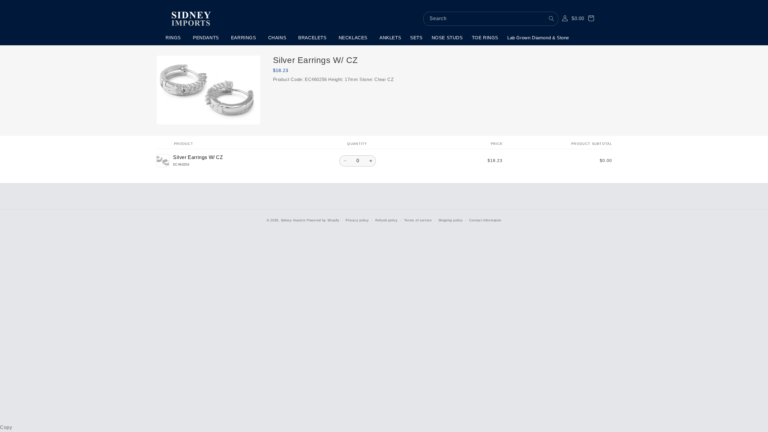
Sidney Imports (293, 220)
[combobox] (491, 19)
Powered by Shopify (323, 220)
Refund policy (386, 220)
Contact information (485, 220)
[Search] (551, 18)
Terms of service (418, 220)
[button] (174, 37)
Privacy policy (357, 220)
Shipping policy (450, 220)
